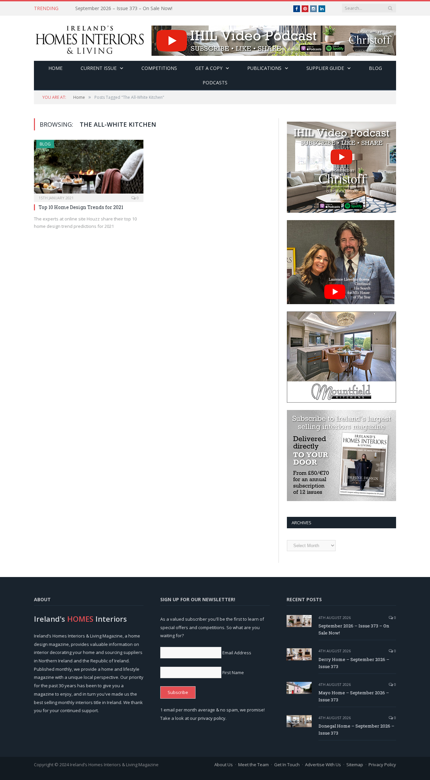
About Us (223, 765)
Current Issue (99, 68)
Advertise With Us (323, 765)
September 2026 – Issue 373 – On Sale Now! (353, 629)
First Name (233, 672)
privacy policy (211, 718)
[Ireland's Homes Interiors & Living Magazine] (89, 38)
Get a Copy (208, 68)
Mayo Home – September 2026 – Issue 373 (353, 696)
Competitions (159, 68)
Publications (264, 68)
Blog (375, 68)
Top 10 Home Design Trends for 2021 (81, 207)
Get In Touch (287, 765)
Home (55, 68)
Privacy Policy (382, 765)
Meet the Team (253, 765)
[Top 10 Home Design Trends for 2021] (88, 169)
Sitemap (354, 765)
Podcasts (215, 82)
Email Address (236, 653)
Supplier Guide (325, 68)
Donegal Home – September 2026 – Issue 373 (356, 729)
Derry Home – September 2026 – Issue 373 (122, 8)
